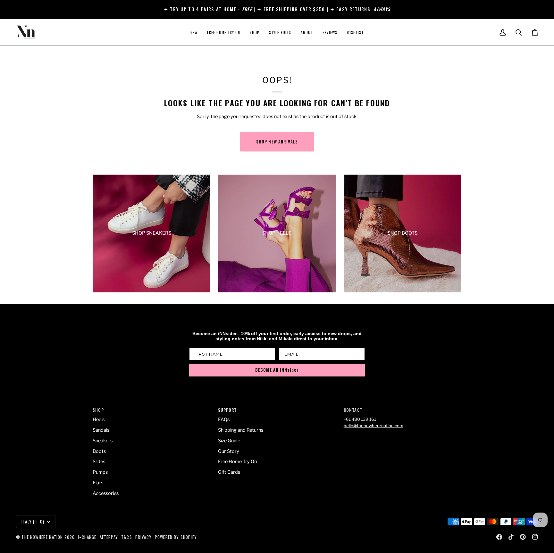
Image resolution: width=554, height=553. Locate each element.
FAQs (224, 419)
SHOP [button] (98, 410)
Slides (99, 461)
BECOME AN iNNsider (277, 370)
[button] (254, 32)
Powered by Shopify (176, 537)
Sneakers (103, 441)
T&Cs (126, 537)
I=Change (87, 537)
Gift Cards (229, 472)
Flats (98, 483)
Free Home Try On (237, 461)
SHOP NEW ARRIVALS (277, 141)
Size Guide (229, 441)
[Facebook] (499, 537)
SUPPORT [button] (227, 410)
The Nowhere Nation (42, 537)
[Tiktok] (511, 537)
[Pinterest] (523, 537)
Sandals (101, 430)
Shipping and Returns (240, 430)
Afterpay (109, 537)
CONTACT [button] (353, 410)
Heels (99, 419)
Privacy (143, 537)
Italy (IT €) (32, 521)
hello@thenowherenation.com (373, 425)
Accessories (106, 493)
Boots (99, 451)
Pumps (100, 472)
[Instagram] (535, 537)
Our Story (228, 451)
